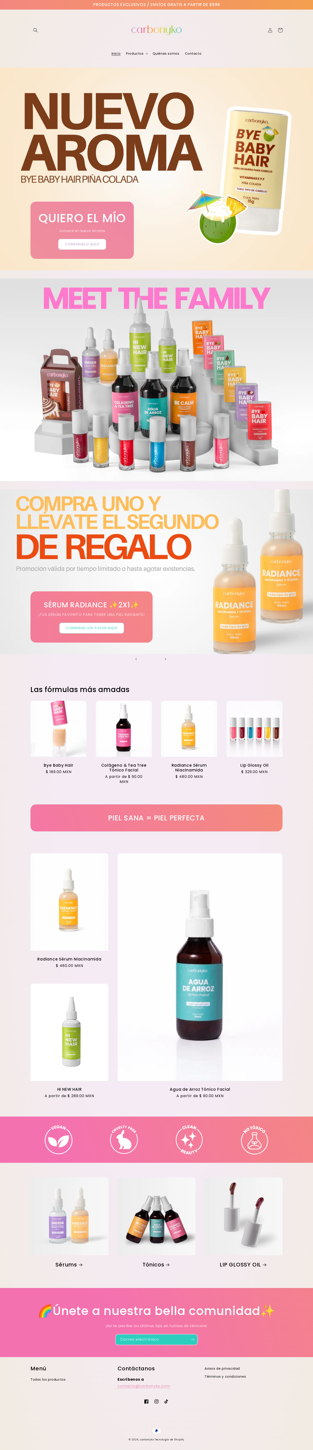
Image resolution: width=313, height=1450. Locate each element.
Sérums (66, 1264)
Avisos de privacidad (222, 1368)
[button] (35, 30)
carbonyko (147, 1439)
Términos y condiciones (225, 1376)
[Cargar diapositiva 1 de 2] (147, 659)
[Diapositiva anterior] (136, 659)
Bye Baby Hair (58, 765)
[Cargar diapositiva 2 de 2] (154, 659)
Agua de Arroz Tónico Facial (200, 1089)
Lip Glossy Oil (254, 765)
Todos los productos (48, 1379)
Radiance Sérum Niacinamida (189, 768)
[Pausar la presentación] (177, 659)
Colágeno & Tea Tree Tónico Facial (124, 768)
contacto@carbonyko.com (144, 1386)
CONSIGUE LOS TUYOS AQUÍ (91, 627)
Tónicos (153, 1264)
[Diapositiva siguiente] (165, 659)
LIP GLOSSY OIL (240, 1264)
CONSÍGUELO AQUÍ (82, 244)
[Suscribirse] (192, 1339)
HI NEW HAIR (69, 1089)
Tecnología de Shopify (169, 1439)
